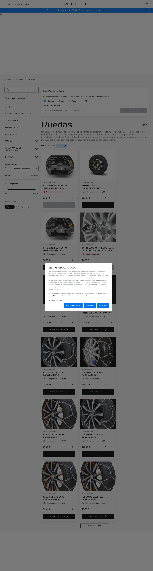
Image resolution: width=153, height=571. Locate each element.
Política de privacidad (55, 300)
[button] (73, 305)
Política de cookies (58, 296)
